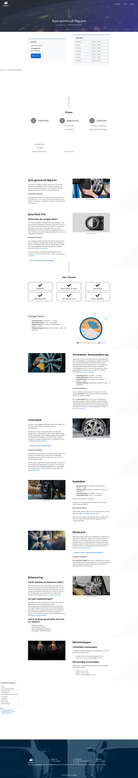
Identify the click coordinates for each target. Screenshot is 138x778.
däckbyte (85, 406)
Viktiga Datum (6, 692)
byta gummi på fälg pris (87, 372)
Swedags (75, 775)
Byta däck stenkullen (7, 712)
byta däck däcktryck (41, 441)
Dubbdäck (4, 698)
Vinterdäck (5, 696)
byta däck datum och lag (84, 547)
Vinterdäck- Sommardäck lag (10, 694)
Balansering (5, 702)
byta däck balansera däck (91, 513)
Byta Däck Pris (6, 690)
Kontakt (132, 4)
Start (1, 70)
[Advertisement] (43, 83)
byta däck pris (32, 203)
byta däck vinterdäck (79, 408)
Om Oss (125, 4)
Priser (3, 687)
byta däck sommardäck (54, 595)
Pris (5, 70)
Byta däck (117, 4)
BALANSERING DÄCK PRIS (8, 711)
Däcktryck (5, 700)
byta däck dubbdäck (41, 615)
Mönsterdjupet (6, 703)
